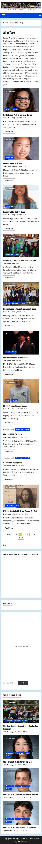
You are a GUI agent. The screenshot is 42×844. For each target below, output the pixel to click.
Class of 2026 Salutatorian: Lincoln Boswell (20, 794)
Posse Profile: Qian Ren (21, 148)
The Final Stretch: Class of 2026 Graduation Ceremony (20, 727)
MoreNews (34, 838)
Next (21, 538)
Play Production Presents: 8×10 (21, 343)
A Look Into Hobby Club (12, 462)
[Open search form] (40, 15)
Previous (10, 535)
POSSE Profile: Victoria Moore (21, 391)
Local (7, 109)
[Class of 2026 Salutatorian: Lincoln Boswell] (21, 780)
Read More (10, 132)
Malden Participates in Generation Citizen (21, 294)
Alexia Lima (8, 830)
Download (23, 683)
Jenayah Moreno (10, 798)
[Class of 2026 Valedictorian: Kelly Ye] (21, 747)
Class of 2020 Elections (12, 434)
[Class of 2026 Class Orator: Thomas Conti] (21, 813)
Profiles (14, 109)
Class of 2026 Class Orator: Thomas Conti (20, 827)
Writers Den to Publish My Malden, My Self (21, 496)
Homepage (9, 157)
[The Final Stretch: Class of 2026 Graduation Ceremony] (21, 711)
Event (8, 303)
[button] (3, 15)
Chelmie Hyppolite (11, 732)
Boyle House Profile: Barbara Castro (21, 100)
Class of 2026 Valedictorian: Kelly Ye (17, 761)
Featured (9, 720)
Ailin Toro (8, 118)
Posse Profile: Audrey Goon (21, 197)
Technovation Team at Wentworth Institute (21, 245)
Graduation (9, 753)
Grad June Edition (8, 683)
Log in (5, 545)
